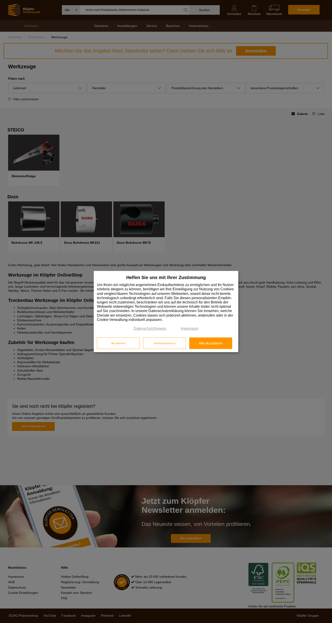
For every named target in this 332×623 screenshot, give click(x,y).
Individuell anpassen (164, 343)
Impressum (189, 328)
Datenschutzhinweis (150, 328)
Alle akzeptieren (210, 343)
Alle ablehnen (118, 343)
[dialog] (166, 311)
